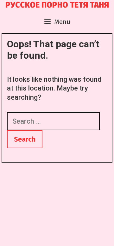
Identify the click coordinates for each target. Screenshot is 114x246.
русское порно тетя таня (57, 5)
